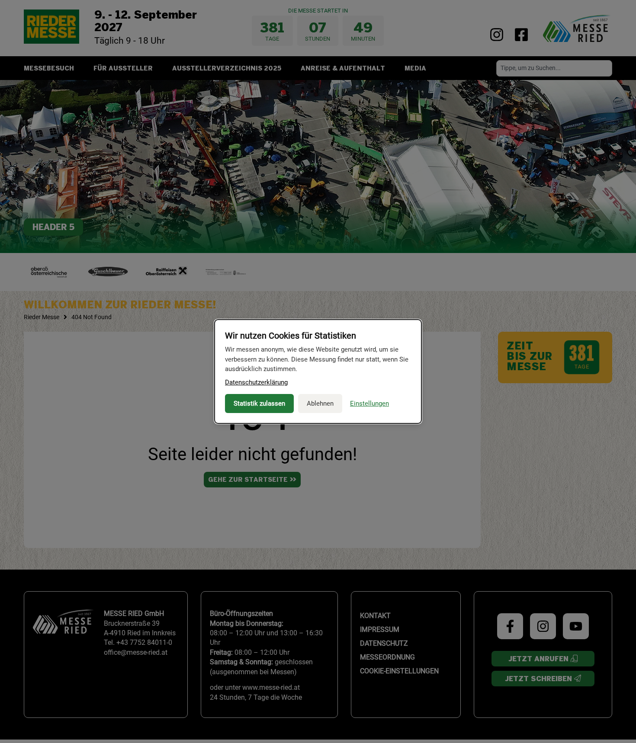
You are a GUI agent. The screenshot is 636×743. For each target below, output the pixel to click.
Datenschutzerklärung (256, 382)
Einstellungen (369, 403)
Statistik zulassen (259, 403)
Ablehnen (320, 403)
